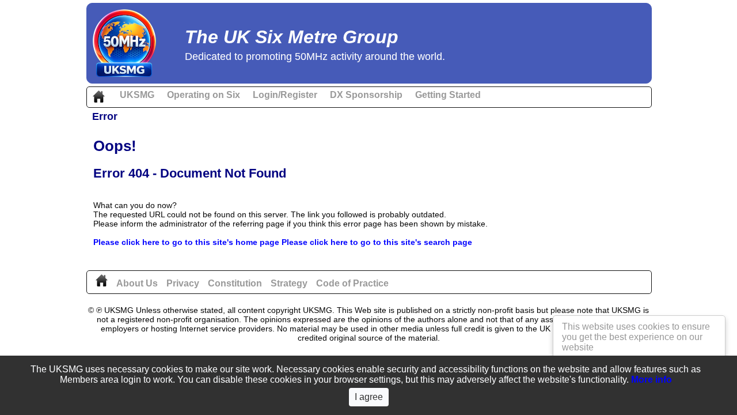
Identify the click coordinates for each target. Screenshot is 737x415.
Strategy (289, 283)
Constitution (235, 283)
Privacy (182, 283)
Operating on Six (203, 95)
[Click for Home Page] (102, 283)
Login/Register (285, 95)
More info (651, 379)
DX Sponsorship (366, 95)
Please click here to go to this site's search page (377, 242)
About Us (137, 283)
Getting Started (448, 95)
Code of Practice (352, 283)
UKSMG (137, 95)
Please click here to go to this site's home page (186, 242)
